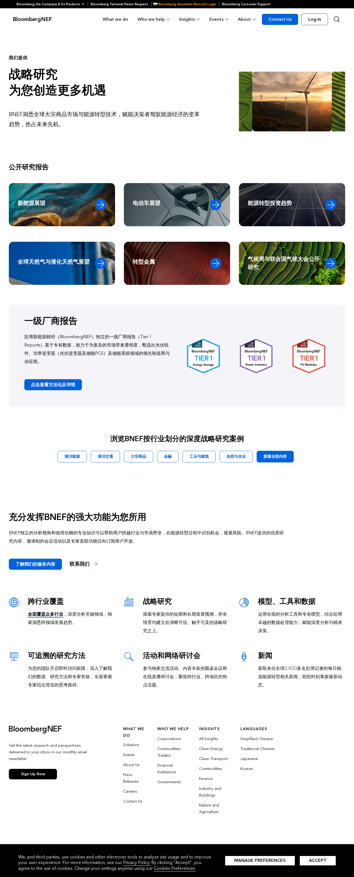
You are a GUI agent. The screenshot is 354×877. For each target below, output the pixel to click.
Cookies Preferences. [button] (175, 868)
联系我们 (80, 564)
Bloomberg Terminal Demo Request (119, 4)
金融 (168, 456)
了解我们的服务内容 (35, 564)
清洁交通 (105, 456)
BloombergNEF (32, 19)
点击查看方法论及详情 (53, 384)
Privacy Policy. (136, 862)
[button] (52, 4)
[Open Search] (337, 19)
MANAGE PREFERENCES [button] (260, 860)
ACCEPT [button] (318, 860)
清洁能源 (72, 456)
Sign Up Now (33, 774)
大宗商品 (138, 456)
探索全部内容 (275, 456)
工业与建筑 (199, 456)
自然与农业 (236, 456)
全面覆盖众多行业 (45, 614)
